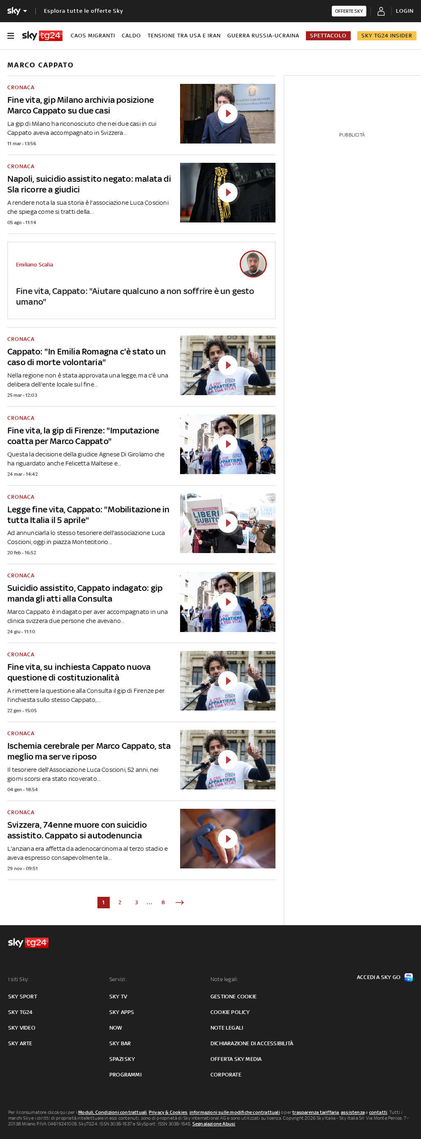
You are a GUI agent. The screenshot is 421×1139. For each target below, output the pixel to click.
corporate (225, 1075)
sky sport (22, 996)
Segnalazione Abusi (214, 1124)
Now (116, 1028)
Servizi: (118, 979)
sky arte (20, 1043)
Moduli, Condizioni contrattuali (112, 1112)
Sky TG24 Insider (386, 35)
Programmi (125, 1075)
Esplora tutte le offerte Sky (83, 11)
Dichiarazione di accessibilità (251, 1043)
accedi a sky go (378, 977)
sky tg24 (20, 1012)
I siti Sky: (18, 979)
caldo (131, 35)
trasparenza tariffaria (315, 1112)
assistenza (353, 1112)
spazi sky (122, 1059)
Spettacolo (328, 35)
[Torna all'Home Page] (42, 35)
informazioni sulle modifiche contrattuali (235, 1112)
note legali (226, 1028)
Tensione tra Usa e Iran (184, 35)
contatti (378, 1112)
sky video (21, 1028)
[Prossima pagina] (179, 902)
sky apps (121, 1012)
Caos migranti (93, 35)
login (405, 11)
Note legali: (224, 979)
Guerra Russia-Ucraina (263, 35)
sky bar (120, 1043)
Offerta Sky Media (235, 1059)
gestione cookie (233, 996)
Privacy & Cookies (168, 1112)
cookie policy (230, 1012)
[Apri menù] (10, 35)
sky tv (118, 996)
